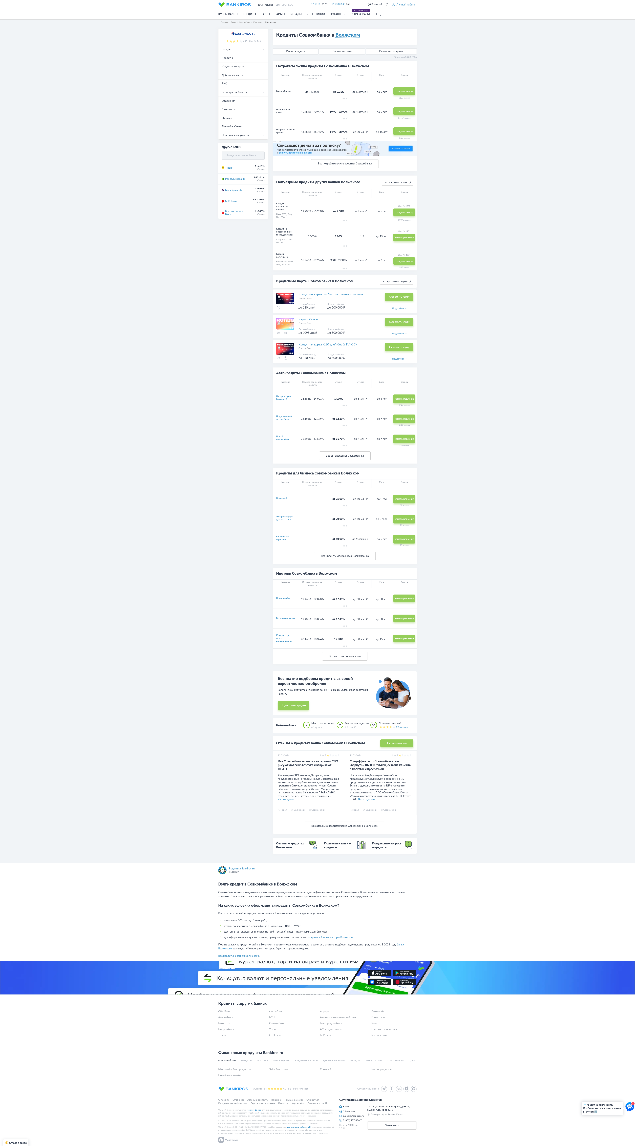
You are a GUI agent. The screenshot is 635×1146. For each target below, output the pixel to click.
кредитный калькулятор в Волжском (330, 937)
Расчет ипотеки (342, 51)
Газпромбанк (226, 1029)
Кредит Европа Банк (234, 213)
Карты (265, 14)
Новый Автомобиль (282, 438)
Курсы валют (228, 14)
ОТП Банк (275, 1035)
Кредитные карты (233, 66)
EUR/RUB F (338, 4)
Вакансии (276, 1100)
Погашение (338, 14)
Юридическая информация (232, 1103)
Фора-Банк (275, 1011)
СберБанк (281, 239)
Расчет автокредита (391, 51)
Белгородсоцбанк (331, 1023)
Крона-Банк (378, 1017)
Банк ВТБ (281, 214)
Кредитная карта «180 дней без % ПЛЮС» (327, 344)
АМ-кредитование (331, 1029)
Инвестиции (316, 14)
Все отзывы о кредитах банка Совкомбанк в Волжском (344, 826)
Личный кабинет (232, 126)
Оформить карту (399, 296)
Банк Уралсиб (233, 190)
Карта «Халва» (308, 319)
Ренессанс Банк (284, 261)
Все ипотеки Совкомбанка (345, 656)
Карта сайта (298, 1103)
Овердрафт (282, 498)
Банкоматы (228, 109)
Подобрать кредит (293, 705)
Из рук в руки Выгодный (283, 398)
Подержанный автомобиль (284, 418)
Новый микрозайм (229, 1075)
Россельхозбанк (235, 179)
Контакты (283, 1103)
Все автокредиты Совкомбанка (345, 455)
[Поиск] (387, 4)
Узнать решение (404, 398)
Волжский (376, 4)
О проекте (223, 1100)
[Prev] (276, 782)
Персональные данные (263, 1103)
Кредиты (249, 14)
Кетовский (377, 1011)
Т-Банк (229, 167)
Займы (280, 14)
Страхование (361, 14)
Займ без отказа (279, 1069)
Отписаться (312, 1100)
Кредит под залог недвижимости (284, 638)
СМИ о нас (238, 1100)
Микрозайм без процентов (234, 1069)
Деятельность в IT (317, 1103)
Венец (374, 1023)
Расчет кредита (295, 51)
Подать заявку (404, 91)
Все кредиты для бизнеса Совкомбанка (345, 556)
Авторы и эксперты (257, 1100)
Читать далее (286, 799)
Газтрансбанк (379, 1035)
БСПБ (272, 1017)
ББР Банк (325, 1035)
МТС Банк (231, 201)
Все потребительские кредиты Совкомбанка (345, 163)
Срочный (325, 1069)
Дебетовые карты (233, 75)
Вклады (296, 14)
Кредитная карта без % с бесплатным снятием (330, 294)
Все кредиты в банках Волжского (238, 956)
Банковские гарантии (282, 538)
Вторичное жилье (285, 618)
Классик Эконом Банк (384, 1029)
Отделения (228, 101)
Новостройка (283, 598)
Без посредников (381, 1069)
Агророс (325, 1011)
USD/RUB (315, 4)
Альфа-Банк (225, 1017)
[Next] (413, 782)
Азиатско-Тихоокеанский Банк (338, 1017)
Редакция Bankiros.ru (242, 868)
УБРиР (273, 1029)
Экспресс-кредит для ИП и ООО (285, 518)
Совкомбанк (276, 1023)
